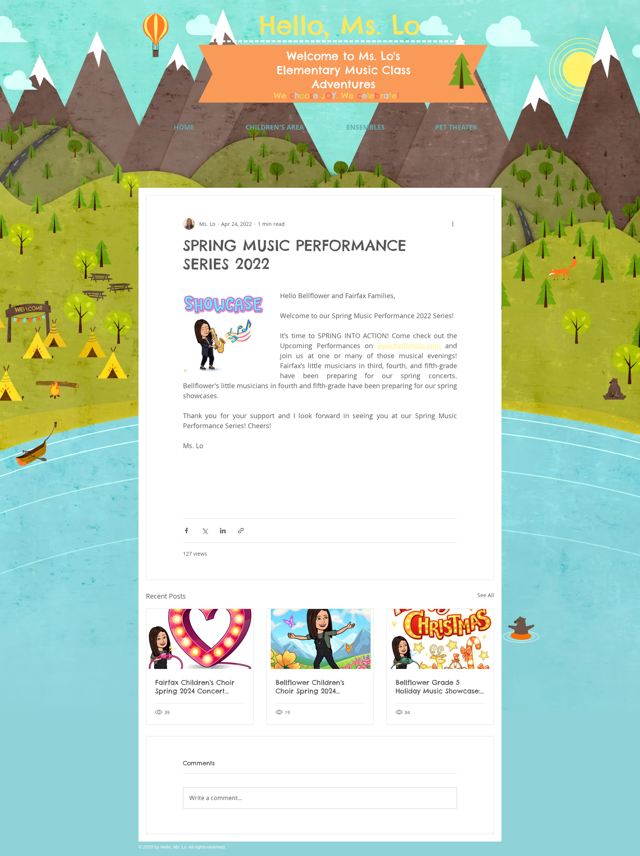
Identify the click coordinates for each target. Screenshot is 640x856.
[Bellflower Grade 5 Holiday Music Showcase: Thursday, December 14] (440, 639)
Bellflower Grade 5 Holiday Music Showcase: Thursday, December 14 (438, 686)
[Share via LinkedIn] (222, 530)
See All (485, 595)
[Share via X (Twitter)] (204, 530)
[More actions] (452, 223)
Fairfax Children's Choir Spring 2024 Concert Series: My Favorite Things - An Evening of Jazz (198, 686)
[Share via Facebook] (186, 530)
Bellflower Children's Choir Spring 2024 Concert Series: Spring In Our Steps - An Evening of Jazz (318, 686)
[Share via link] (240, 530)
